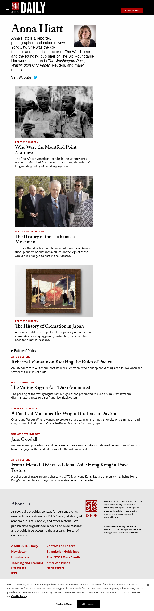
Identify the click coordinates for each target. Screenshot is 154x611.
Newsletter (132, 10)
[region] (77, 595)
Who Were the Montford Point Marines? (46, 150)
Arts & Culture (20, 357)
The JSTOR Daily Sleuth (63, 557)
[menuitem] (132, 10)
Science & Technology (25, 408)
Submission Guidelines (63, 551)
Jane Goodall (24, 440)
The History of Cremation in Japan (49, 327)
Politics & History (26, 142)
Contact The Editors (61, 545)
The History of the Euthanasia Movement (45, 240)
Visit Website (21, 77)
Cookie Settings (64, 603)
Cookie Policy (19, 596)
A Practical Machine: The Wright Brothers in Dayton (63, 414)
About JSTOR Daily (24, 545)
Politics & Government (29, 231)
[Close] (148, 585)
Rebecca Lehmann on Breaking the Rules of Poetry (61, 362)
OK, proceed (88, 604)
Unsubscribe (20, 557)
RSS (14, 573)
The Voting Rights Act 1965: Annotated (50, 388)
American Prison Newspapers (58, 565)
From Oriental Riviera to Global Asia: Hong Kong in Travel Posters (70, 468)
